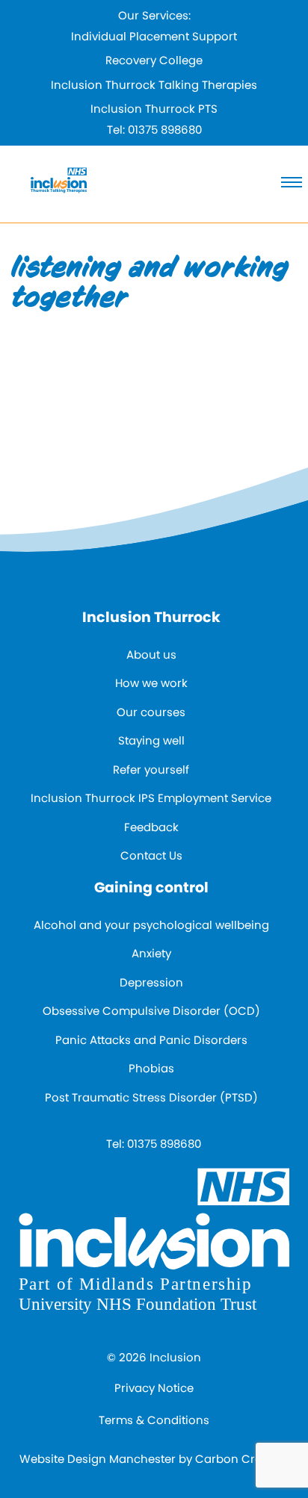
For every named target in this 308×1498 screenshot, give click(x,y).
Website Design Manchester (97, 1459)
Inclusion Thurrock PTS (154, 108)
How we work (151, 683)
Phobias (151, 1068)
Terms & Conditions (154, 1420)
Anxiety (151, 953)
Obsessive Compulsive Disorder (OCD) (151, 1011)
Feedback (151, 827)
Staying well (151, 740)
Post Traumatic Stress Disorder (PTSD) (151, 1097)
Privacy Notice (154, 1388)
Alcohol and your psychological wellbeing (151, 925)
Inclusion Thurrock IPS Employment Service (151, 798)
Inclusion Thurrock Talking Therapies (154, 85)
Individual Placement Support (154, 36)
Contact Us (151, 855)
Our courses (151, 712)
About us (151, 654)
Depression (151, 982)
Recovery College (154, 60)
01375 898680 (165, 129)
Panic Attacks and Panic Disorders (151, 1040)
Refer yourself (151, 769)
